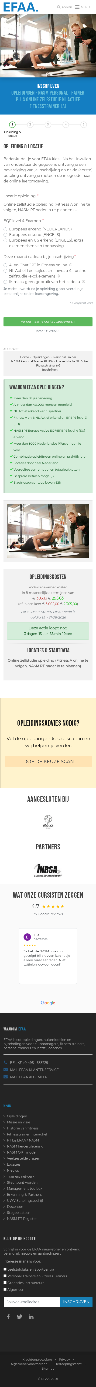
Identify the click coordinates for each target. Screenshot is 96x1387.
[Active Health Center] (48, 821)
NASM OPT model (21, 1152)
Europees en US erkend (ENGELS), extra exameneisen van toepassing (46, 243)
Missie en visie (18, 1122)
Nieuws (13, 1170)
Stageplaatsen (18, 1213)
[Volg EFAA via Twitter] (19, 1316)
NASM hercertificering (25, 1146)
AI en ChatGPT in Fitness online (40, 265)
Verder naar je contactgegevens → (48, 321)
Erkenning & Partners (24, 1195)
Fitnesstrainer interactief (27, 1134)
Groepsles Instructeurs (25, 1283)
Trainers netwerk (20, 1176)
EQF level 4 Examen (23, 221)
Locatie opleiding (20, 196)
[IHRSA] (48, 869)
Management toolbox (24, 1188)
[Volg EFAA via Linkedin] (31, 1316)
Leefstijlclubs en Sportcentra (30, 1269)
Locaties (14, 1164)
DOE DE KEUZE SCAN (48, 761)
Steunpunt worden (22, 1182)
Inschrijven (76, 1302)
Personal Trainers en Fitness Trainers (37, 1276)
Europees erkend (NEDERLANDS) (40, 229)
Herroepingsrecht (68, 1364)
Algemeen (15, 1290)
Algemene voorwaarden (29, 1364)
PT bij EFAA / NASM (23, 1140)
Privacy (64, 1359)
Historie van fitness (22, 1128)
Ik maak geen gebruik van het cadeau (47, 282)
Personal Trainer (64, 357)
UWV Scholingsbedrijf (25, 1201)
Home (24, 357)
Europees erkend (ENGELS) (34, 235)
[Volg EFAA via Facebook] (8, 1316)
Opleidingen (41, 357)
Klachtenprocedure (37, 1359)
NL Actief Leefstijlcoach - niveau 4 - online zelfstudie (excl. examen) (47, 273)
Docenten (15, 1207)
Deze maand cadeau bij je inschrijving (39, 257)
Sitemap (48, 1368)
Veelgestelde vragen (23, 1158)
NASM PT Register (22, 1219)
